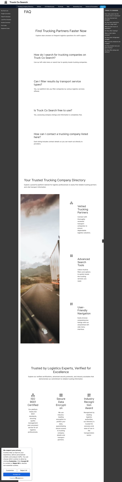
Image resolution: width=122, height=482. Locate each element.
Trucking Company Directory (25, 6)
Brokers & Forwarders (92, 6)
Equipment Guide (5, 28)
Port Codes (4, 25)
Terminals (60, 6)
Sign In (103, 6)
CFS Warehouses (49, 6)
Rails (68, 6)
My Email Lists (4, 10)
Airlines (39, 6)
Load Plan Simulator (6, 19)
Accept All (16, 474)
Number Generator (5, 22)
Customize (10, 470)
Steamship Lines (77, 6)
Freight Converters (5, 13)
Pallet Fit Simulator (5, 16)
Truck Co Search (19, 2)
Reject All (23, 470)
